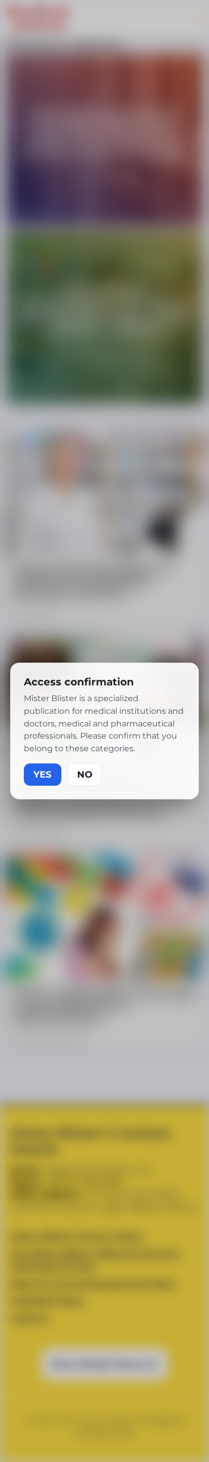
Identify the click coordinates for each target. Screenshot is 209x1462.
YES (42, 774)
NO (84, 774)
